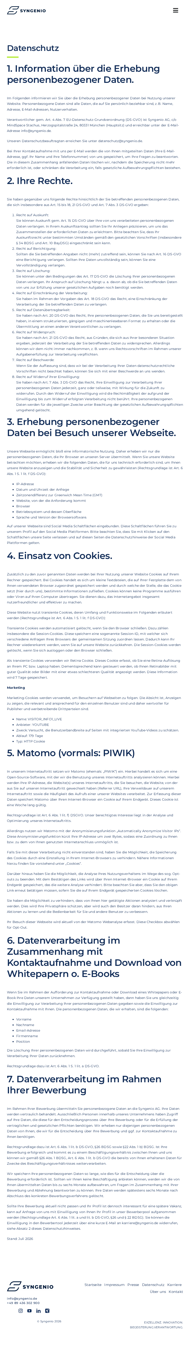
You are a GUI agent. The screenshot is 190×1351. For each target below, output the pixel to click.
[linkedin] (38, 1311)
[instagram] (21, 1311)
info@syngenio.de (22, 1298)
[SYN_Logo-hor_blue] (26, 8)
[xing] (47, 1311)
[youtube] (29, 1311)
